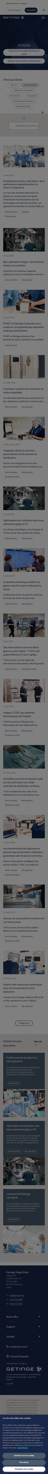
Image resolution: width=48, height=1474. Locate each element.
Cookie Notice (22, 1448)
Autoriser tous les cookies (24, 1455)
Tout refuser (24, 1462)
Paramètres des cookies (24, 1469)
